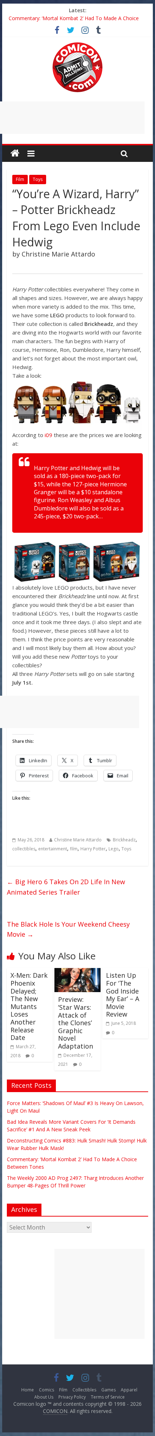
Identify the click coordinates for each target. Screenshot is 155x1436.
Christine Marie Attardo (78, 840)
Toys (38, 179)
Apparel (129, 1390)
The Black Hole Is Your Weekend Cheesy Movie (68, 929)
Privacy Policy (72, 1397)
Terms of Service (108, 1397)
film (74, 849)
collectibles (23, 849)
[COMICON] (77, 45)
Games (108, 1390)
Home (27, 1390)
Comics (46, 1390)
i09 (48, 434)
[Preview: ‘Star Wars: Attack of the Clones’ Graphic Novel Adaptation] (77, 972)
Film (20, 179)
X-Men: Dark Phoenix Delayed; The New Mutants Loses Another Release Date (29, 1006)
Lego (113, 849)
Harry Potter (93, 849)
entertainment (52, 849)
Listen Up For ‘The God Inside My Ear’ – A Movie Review (122, 994)
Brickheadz (124, 840)
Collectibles (84, 1390)
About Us (43, 1397)
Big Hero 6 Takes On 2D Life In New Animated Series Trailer (66, 886)
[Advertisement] (99, 1294)
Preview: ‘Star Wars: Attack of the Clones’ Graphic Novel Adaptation (75, 1022)
